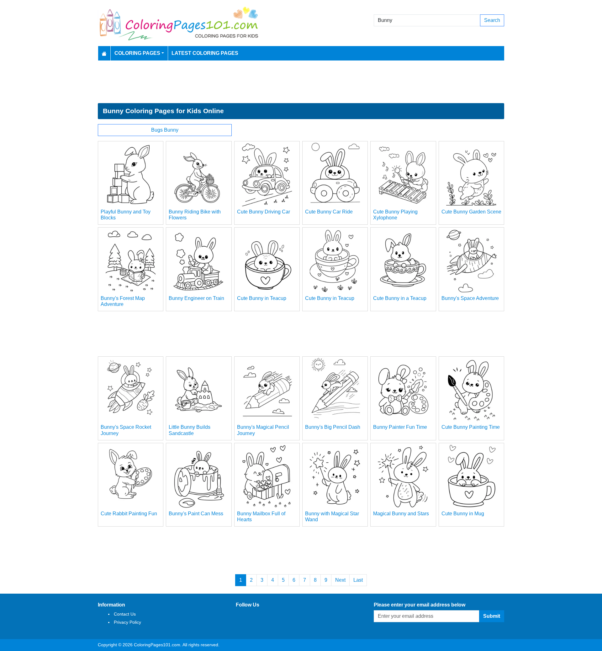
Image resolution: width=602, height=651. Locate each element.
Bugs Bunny (164, 130)
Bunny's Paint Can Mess (196, 513)
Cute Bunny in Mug (462, 513)
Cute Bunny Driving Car (263, 211)
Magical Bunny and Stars (401, 513)
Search (492, 20)
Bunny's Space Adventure (470, 298)
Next (340, 580)
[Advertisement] (301, 82)
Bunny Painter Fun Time (400, 427)
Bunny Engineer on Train (196, 298)
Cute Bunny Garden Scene (471, 211)
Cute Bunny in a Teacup (399, 298)
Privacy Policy (127, 622)
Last (358, 580)
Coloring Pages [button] (137, 53)
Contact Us (125, 614)
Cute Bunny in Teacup (261, 298)
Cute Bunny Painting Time (470, 427)
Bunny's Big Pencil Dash (332, 427)
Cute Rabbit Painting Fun (129, 513)
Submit (491, 616)
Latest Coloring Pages (205, 53)
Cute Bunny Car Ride (329, 211)
